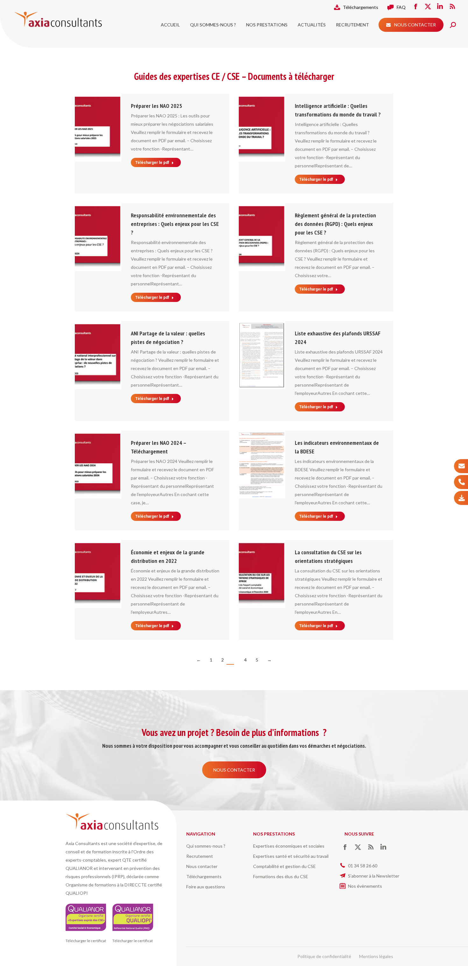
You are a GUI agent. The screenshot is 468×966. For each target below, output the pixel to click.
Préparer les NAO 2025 (156, 105)
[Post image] (97, 128)
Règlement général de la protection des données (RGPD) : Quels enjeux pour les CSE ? (335, 224)
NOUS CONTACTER (234, 770)
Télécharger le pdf (152, 162)
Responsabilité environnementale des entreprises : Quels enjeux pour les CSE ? (175, 224)
